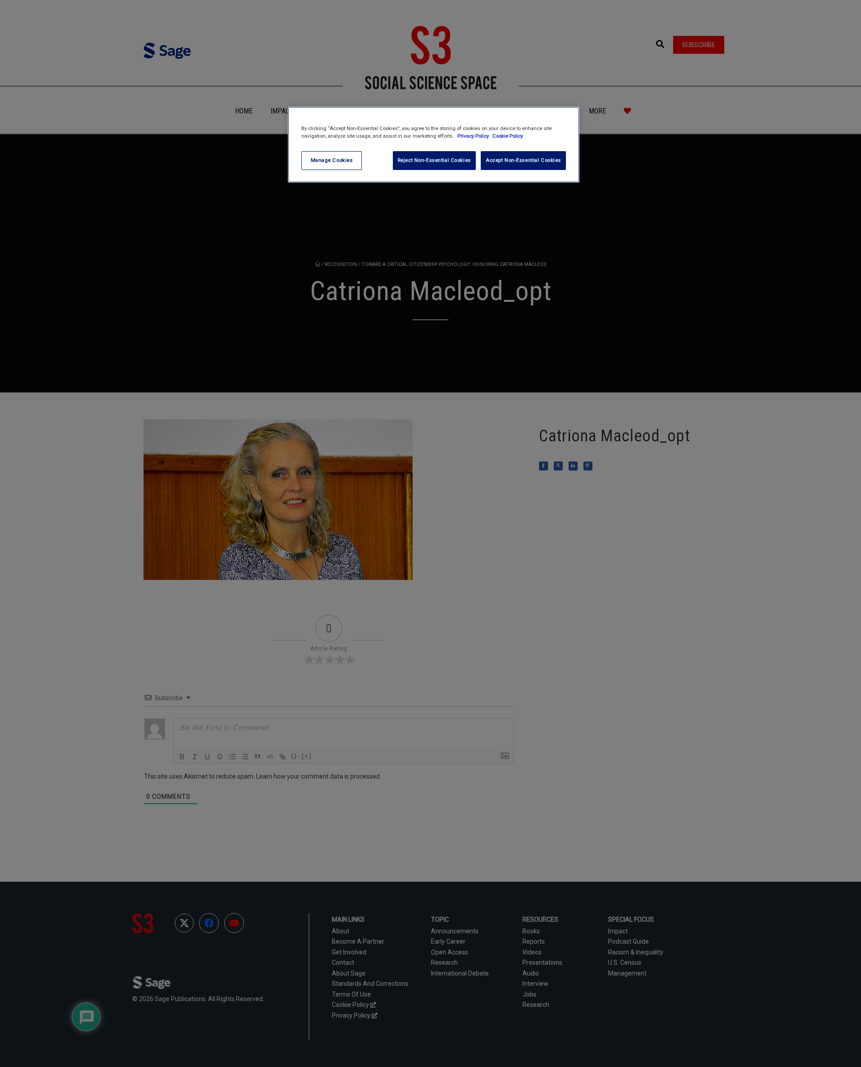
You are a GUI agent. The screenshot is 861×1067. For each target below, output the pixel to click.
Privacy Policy (473, 136)
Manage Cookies (332, 160)
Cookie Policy (507, 136)
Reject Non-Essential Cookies (434, 160)
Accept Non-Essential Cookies (523, 160)
